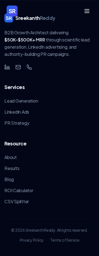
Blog (9, 179)
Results (11, 168)
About (10, 157)
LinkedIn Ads (16, 112)
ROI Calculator (18, 190)
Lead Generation (21, 101)
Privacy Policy (32, 239)
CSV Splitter (16, 201)
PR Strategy (16, 123)
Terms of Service (64, 239)
